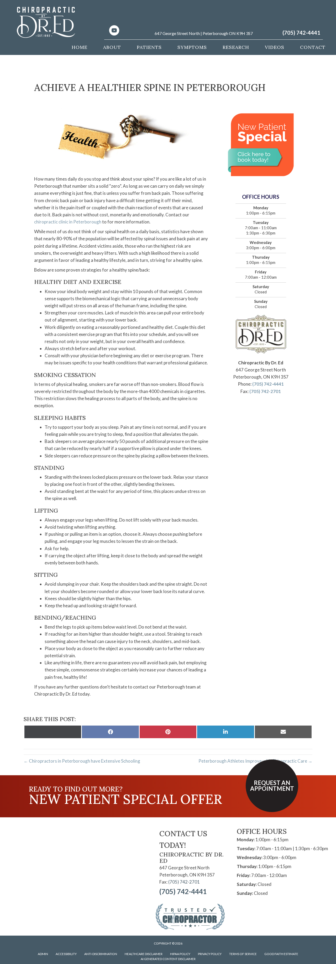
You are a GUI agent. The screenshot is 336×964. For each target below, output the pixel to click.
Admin (43, 954)
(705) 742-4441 (301, 32)
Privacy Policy (210, 954)
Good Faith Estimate (281, 954)
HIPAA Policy (180, 954)
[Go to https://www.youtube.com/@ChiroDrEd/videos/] (114, 31)
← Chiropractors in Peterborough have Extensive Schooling (82, 761)
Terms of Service (243, 954)
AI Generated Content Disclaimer (168, 959)
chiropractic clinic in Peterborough (67, 222)
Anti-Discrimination (100, 954)
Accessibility (66, 954)
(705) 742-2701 (265, 391)
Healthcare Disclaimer (143, 954)
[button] (272, 785)
